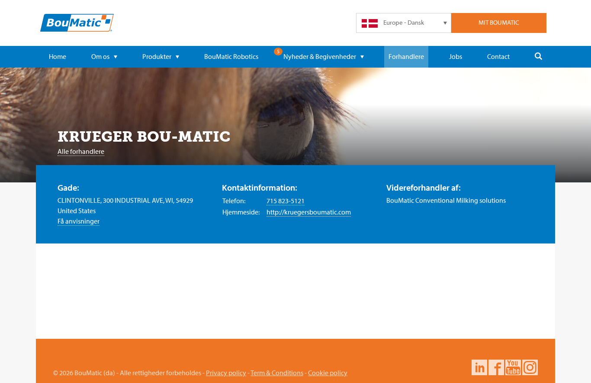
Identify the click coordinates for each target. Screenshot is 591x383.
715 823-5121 (286, 200)
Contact (498, 56)
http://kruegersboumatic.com (309, 212)
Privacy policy (226, 372)
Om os (100, 56)
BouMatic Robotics (231, 56)
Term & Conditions (277, 372)
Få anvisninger (79, 221)
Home (57, 56)
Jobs (455, 56)
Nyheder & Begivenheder (319, 56)
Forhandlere (406, 56)
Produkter (156, 56)
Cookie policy (327, 372)
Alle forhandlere (81, 151)
